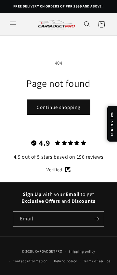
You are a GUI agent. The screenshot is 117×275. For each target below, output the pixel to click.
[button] (13, 24)
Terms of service (96, 261)
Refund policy (65, 261)
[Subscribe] (96, 219)
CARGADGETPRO (48, 251)
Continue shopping (59, 107)
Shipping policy (82, 251)
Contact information (30, 261)
